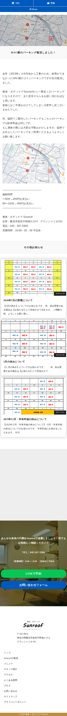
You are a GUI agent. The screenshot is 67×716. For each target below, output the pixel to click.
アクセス (8, 674)
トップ (7, 653)
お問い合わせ (10, 691)
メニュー (8, 664)
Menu (34, 9)
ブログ (7, 685)
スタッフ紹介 (10, 669)
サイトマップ (10, 696)
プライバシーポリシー (15, 702)
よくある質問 (10, 680)
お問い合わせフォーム (33, 585)
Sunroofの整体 (11, 658)
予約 (52, 3)
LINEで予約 (33, 573)
